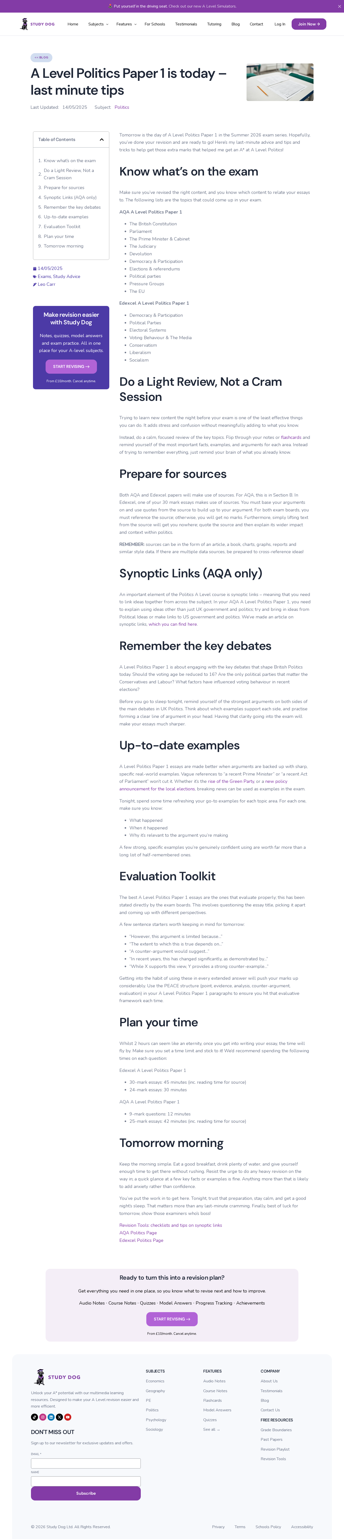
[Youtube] (67, 1417)
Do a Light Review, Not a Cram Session (69, 174)
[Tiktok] (34, 1417)
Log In (279, 24)
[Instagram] (42, 1417)
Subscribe (86, 1493)
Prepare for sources (64, 188)
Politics (122, 107)
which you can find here (173, 624)
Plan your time (59, 236)
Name (35, 1472)
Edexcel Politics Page (141, 1240)
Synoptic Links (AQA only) (70, 197)
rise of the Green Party (231, 781)
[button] (101, 139)
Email (36, 1454)
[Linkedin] (51, 1417)
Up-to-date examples (66, 217)
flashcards (291, 437)
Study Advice (66, 276)
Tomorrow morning (64, 246)
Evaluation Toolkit (62, 227)
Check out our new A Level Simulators (202, 6)
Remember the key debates (72, 207)
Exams (44, 276)
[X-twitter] (59, 1417)
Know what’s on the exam (70, 161)
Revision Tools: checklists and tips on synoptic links (170, 1225)
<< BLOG (41, 57)
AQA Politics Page (138, 1233)
